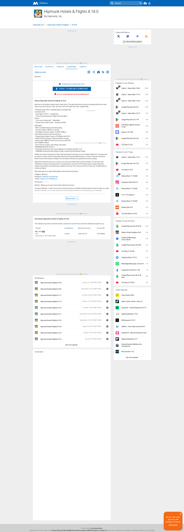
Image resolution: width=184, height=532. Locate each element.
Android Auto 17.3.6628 (129, 176)
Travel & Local (40, 72)
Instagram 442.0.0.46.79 (129, 182)
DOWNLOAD (60, 67)
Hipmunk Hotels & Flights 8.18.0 (51, 289)
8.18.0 (39, 231)
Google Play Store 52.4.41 (130, 107)
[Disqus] (72, 436)
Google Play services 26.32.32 (131, 226)
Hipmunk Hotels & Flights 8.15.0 (51, 320)
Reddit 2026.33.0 (127, 207)
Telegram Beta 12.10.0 (129, 257)
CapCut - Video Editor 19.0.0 (130, 101)
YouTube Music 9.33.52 (129, 213)
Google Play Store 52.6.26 (130, 138)
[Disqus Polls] (72, 381)
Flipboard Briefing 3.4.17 (129, 339)
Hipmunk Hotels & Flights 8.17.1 (51, 295)
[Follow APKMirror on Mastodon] (127, 37)
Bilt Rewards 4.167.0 (128, 320)
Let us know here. (97, 528)
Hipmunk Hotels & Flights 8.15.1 (51, 314)
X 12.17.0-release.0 (127, 195)
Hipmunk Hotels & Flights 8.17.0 (51, 301)
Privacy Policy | (57, 530)
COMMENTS (82, 67)
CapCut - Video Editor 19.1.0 (130, 94)
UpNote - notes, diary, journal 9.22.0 (133, 326)
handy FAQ (75, 224)
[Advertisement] (72, 47)
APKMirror (43, 3)
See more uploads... (71, 345)
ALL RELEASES (71, 67)
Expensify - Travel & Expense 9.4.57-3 (134, 308)
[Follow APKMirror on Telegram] (137, 37)
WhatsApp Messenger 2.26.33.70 (132, 264)
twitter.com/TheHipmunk (48, 179)
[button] (89, 72)
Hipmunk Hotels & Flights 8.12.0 (51, 339)
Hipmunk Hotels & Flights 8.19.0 (51, 283)
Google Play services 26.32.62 (131, 245)
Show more (70, 198)
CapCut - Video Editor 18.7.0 (130, 113)
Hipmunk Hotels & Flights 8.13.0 (51, 333)
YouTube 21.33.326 (127, 251)
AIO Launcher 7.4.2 (127, 351)
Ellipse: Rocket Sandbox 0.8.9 (131, 232)
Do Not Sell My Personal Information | (74, 530)
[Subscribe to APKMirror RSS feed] (146, 37)
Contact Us (103, 530)
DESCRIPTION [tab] (49, 67)
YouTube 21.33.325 (127, 282)
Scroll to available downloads (73, 89)
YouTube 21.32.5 (127, 145)
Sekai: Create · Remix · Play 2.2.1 (132, 301)
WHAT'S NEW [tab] (38, 67)
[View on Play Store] (98, 72)
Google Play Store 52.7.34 (130, 119)
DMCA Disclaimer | (93, 530)
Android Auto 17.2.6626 (129, 188)
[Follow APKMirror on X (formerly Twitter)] (118, 37)
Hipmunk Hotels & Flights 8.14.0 (51, 326)
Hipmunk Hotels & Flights (58, 25)
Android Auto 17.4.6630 (129, 201)
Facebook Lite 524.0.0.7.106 (130, 270)
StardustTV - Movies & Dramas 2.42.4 (134, 333)
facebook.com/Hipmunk (50, 176)
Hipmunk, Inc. (54, 16)
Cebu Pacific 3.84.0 (127, 295)
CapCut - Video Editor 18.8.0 (130, 88)
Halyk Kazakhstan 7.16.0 (129, 314)
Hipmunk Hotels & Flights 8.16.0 (51, 308)
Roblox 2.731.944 (127, 132)
